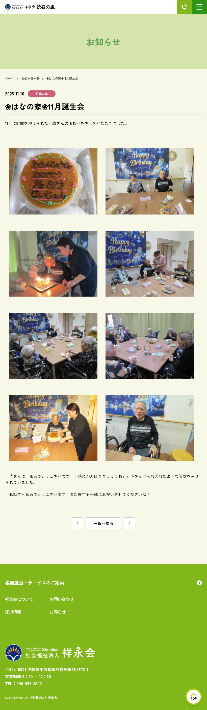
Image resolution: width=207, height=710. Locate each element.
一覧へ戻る (103, 523)
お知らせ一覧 (30, 78)
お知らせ (58, 612)
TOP (194, 698)
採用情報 (13, 612)
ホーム (9, 78)
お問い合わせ (62, 599)
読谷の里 (46, 6)
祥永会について (19, 599)
